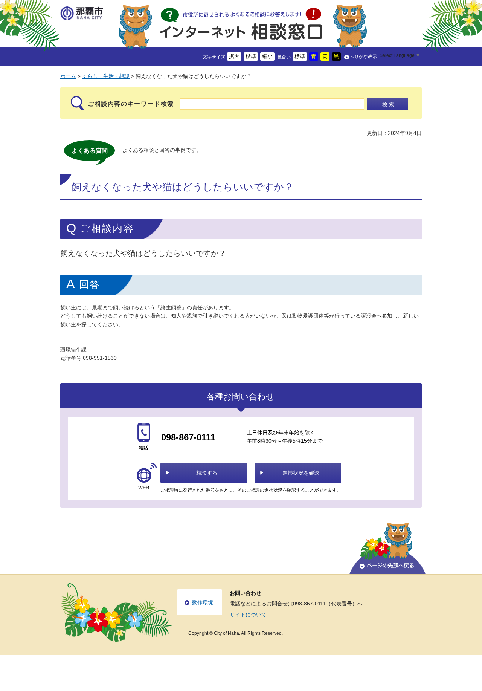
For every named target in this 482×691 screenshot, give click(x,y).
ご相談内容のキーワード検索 (131, 104)
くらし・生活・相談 (106, 76)
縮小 (267, 56)
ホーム (68, 76)
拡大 (234, 56)
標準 (251, 56)
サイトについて (248, 615)
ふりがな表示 (363, 56)
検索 (389, 104)
